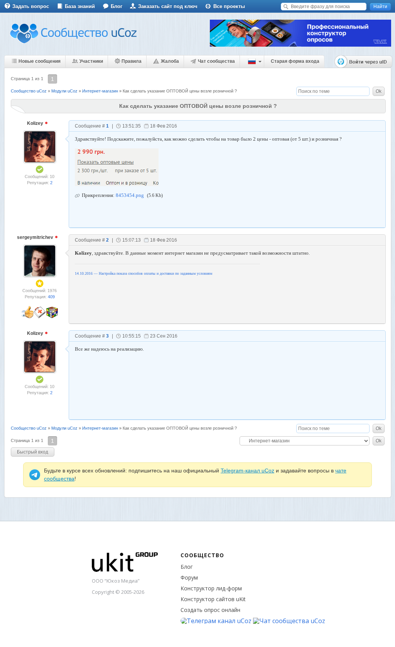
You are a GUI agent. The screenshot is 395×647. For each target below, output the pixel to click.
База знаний (80, 6)
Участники (91, 61)
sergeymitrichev (35, 237)
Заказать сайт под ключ (168, 6)
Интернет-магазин (100, 91)
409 (51, 296)
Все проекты (229, 6)
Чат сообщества (216, 61)
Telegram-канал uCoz (247, 470)
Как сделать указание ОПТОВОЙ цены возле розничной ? (180, 91)
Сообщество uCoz (29, 91)
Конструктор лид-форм (211, 588)
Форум (189, 577)
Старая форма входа (295, 61)
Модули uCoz (64, 91)
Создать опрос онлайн (210, 609)
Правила (132, 61)
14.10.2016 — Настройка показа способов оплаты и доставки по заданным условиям (143, 273)
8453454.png (130, 195)
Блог (116, 6)
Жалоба (170, 61)
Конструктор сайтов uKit (213, 599)
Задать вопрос (30, 6)
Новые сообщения (40, 61)
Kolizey (35, 123)
